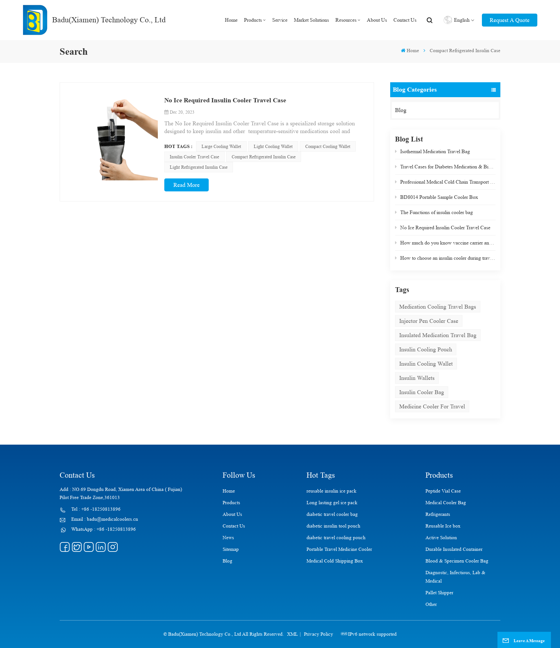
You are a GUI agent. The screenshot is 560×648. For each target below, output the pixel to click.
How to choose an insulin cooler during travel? (448, 258)
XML (292, 634)
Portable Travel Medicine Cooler (339, 549)
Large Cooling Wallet (221, 146)
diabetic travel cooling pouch (336, 537)
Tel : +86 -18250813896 (96, 509)
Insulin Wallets (417, 378)
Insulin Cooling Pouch (425, 349)
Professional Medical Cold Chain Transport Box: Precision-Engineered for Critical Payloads (448, 182)
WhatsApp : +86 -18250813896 (103, 529)
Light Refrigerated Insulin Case (199, 167)
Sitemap (231, 549)
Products (253, 20)
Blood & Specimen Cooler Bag (457, 561)
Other (431, 604)
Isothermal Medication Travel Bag (435, 151)
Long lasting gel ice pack (332, 503)
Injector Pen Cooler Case (428, 321)
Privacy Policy (318, 634)
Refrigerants (438, 514)
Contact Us (404, 20)
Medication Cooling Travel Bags (437, 306)
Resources (345, 20)
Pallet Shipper (439, 593)
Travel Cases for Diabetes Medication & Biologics (448, 167)
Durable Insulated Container (454, 549)
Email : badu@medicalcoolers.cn (104, 519)
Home (231, 20)
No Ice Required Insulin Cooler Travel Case (445, 227)
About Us (377, 20)
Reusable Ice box (443, 526)
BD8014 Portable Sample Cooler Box (439, 197)
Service (279, 20)
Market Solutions (311, 20)
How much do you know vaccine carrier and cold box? (448, 243)
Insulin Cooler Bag (421, 392)
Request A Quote (510, 20)
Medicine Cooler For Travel (432, 406)
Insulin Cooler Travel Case (194, 156)
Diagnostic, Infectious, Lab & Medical (455, 577)
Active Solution (441, 537)
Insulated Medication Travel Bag (437, 335)
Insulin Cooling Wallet (426, 363)
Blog (400, 110)
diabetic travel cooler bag (332, 514)
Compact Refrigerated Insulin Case (264, 156)
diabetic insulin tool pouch (333, 526)
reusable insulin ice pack (331, 491)
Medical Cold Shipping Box (335, 561)
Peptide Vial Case (443, 491)
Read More (186, 185)
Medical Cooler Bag (446, 503)
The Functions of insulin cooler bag (436, 212)
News (228, 537)
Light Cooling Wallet (273, 146)
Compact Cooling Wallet (327, 146)
